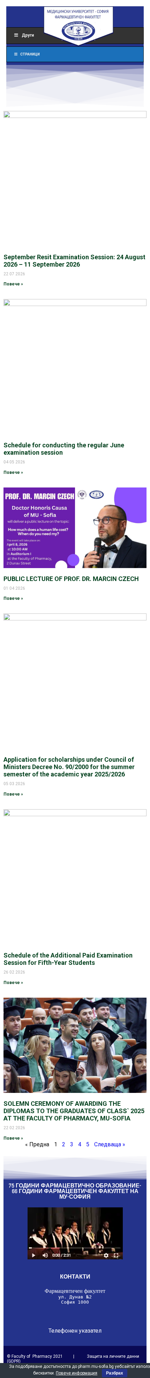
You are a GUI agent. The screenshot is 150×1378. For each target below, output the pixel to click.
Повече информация (76, 1373)
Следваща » (109, 1144)
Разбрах (114, 1373)
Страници (30, 54)
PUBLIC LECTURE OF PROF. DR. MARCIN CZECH (71, 578)
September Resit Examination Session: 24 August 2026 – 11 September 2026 (74, 260)
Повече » (13, 284)
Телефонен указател (75, 1330)
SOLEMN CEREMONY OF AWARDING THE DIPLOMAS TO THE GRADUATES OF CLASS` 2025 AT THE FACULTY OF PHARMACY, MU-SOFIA (73, 1111)
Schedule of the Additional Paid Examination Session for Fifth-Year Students (68, 959)
